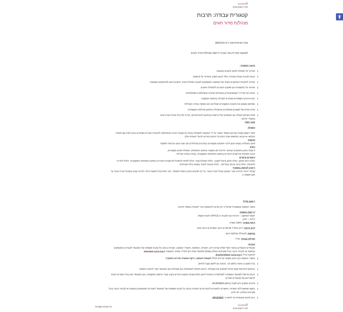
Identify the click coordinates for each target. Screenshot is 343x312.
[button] (339, 16)
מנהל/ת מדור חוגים (230, 22)
